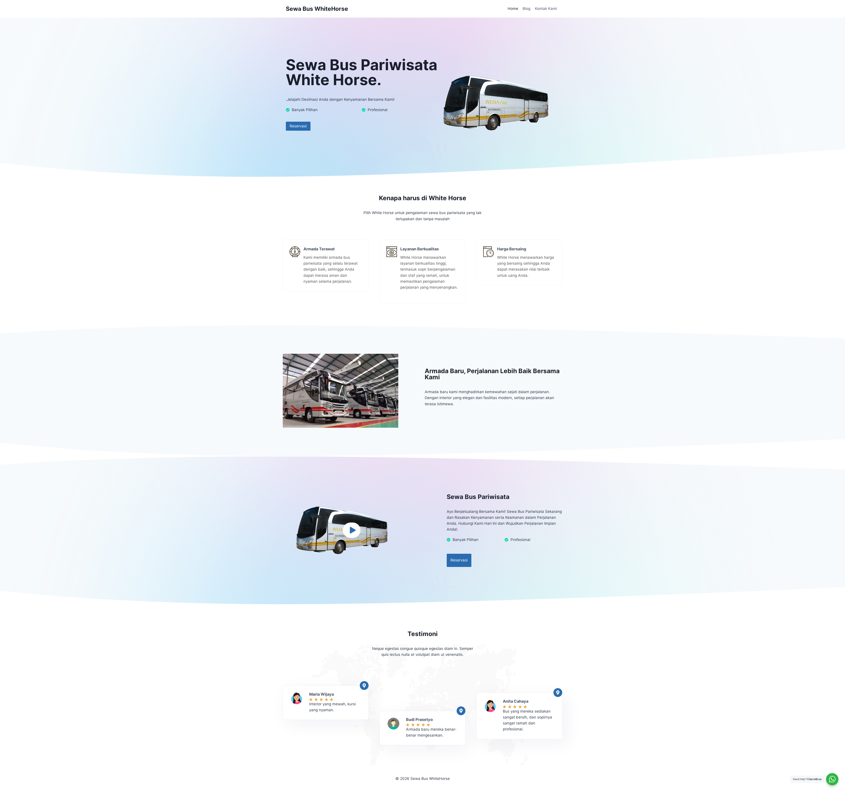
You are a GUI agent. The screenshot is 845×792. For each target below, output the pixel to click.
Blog (526, 8)
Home (513, 8)
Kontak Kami (546, 8)
